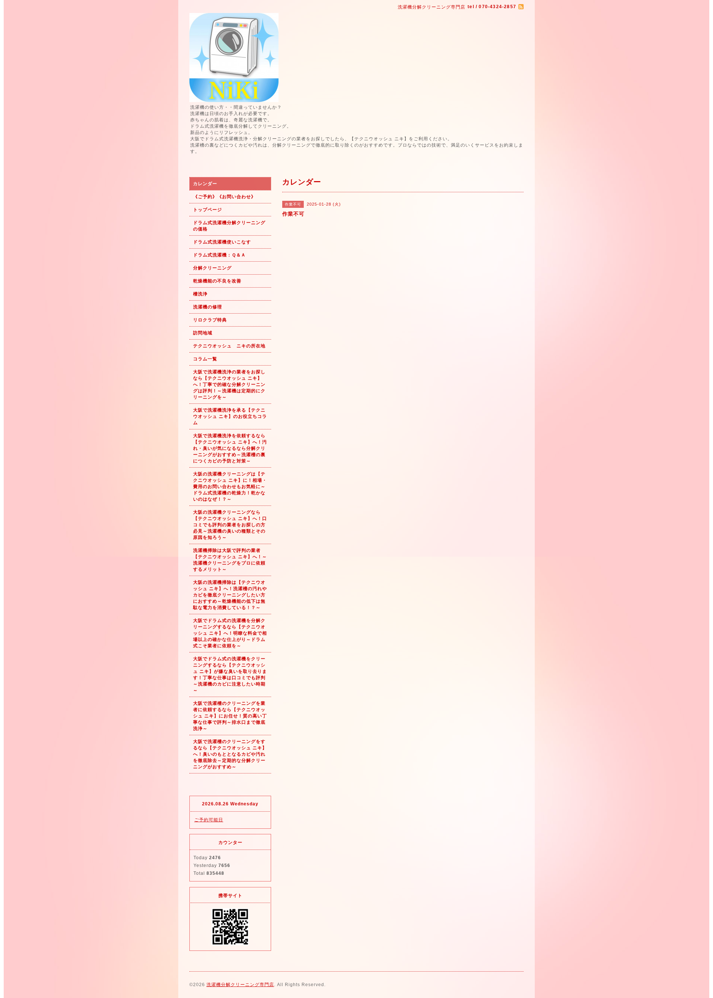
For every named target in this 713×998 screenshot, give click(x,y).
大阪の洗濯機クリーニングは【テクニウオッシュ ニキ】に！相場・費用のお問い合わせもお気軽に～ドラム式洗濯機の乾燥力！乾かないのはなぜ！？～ (230, 486)
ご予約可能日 (208, 819)
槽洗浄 (200, 294)
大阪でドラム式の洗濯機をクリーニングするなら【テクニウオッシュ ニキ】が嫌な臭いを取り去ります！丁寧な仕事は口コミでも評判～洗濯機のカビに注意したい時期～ (230, 674)
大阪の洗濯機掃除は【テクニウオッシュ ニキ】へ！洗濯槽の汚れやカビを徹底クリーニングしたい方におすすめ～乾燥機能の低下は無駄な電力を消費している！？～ (230, 595)
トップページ (207, 209)
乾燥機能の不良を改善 (217, 281)
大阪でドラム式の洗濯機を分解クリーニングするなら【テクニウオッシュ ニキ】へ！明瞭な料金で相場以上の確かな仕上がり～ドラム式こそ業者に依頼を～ (230, 633)
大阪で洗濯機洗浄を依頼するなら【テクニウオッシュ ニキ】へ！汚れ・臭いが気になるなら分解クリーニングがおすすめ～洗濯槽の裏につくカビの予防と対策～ (230, 448)
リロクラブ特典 (210, 320)
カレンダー (205, 183)
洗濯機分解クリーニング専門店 (240, 984)
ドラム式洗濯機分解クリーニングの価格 (229, 226)
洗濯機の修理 (207, 307)
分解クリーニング (212, 268)
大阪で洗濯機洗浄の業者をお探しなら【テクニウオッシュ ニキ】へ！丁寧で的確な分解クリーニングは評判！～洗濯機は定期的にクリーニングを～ (229, 384)
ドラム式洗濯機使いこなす (222, 242)
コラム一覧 (205, 358)
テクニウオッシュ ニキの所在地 (229, 346)
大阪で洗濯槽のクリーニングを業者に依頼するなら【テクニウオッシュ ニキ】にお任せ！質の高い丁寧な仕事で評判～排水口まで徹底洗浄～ (230, 716)
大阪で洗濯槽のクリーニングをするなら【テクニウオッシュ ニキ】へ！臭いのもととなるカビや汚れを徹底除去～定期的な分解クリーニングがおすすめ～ (230, 754)
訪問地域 (202, 333)
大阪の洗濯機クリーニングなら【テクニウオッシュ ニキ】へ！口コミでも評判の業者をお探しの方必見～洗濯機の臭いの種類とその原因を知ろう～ (230, 525)
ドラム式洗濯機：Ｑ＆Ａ (219, 255)
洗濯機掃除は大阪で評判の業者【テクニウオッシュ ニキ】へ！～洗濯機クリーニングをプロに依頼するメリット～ (230, 560)
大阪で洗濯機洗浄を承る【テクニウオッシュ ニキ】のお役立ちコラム (230, 416)
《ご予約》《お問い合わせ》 (224, 196)
